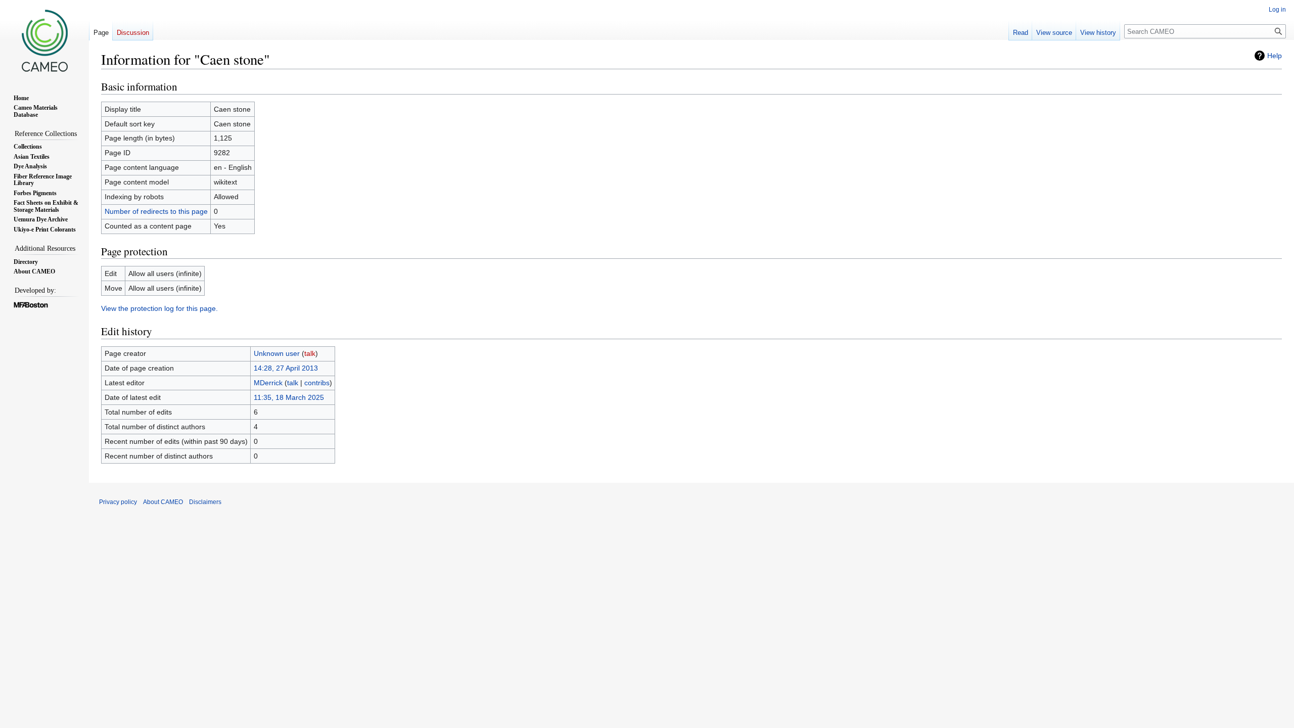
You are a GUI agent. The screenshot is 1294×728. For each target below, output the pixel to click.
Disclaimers (205, 502)
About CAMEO (163, 502)
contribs (317, 383)
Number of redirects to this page (156, 211)
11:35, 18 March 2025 (289, 397)
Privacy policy (118, 502)
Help (1274, 56)
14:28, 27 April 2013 (286, 368)
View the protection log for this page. (159, 308)
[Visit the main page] (44, 40)
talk (309, 353)
